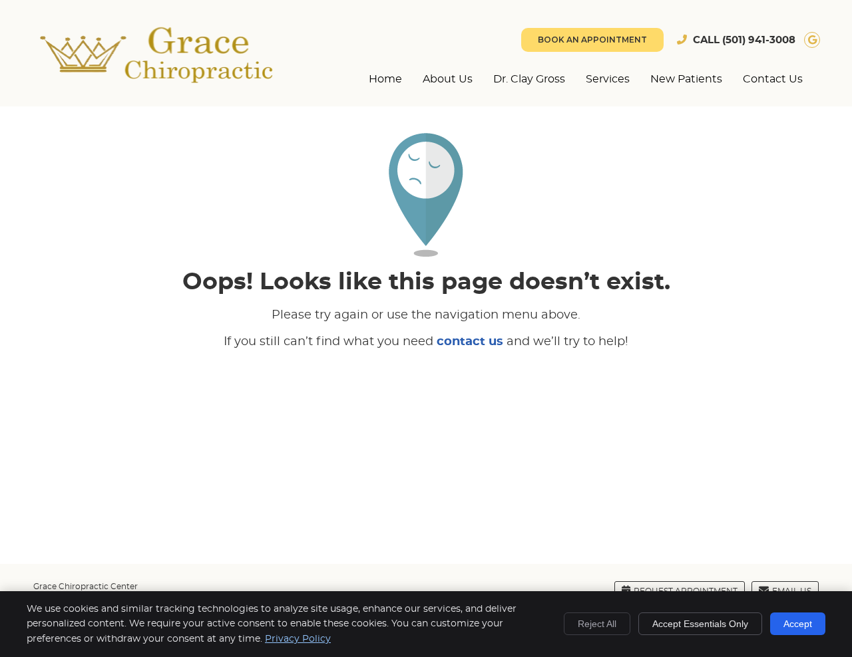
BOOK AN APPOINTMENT (592, 40)
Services (608, 79)
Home (385, 79)
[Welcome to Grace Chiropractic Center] (156, 80)
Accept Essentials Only (700, 623)
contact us (470, 342)
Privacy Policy (298, 639)
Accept (797, 623)
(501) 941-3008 (758, 40)
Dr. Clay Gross (529, 79)
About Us (448, 79)
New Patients (686, 79)
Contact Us (773, 79)
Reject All (597, 623)
